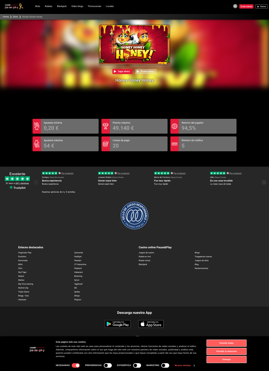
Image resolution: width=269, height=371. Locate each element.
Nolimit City (23, 288)
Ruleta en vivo (145, 257)
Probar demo (147, 71)
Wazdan (77, 260)
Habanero (78, 272)
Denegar (226, 359)
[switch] (108, 365)
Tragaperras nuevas (203, 257)
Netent (21, 276)
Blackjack (62, 6)
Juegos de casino (146, 253)
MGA (20, 264)
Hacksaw (22, 300)
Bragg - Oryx (23, 296)
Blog (197, 264)
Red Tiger (22, 272)
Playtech (78, 268)
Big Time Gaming (25, 284)
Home (6, 16)
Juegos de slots (202, 260)
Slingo (77, 296)
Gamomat (78, 253)
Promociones (94, 6)
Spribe (77, 292)
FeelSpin (78, 257)
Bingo (197, 253)
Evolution (22, 257)
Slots (37, 6)
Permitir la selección (226, 351)
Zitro (20, 268)
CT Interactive (80, 264)
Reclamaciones (201, 268)
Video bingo (77, 6)
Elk (75, 288)
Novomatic (23, 260)
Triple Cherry (23, 292)
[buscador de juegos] (235, 6)
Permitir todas (227, 343)
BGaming (78, 276)
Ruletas (48, 6)
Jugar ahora (124, 71)
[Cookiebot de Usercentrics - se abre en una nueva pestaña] (37, 365)
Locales (110, 6)
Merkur (21, 280)
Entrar (263, 6)
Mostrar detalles (183, 365)
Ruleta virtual (144, 260)
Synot (76, 280)
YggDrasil (78, 284)
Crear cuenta (246, 6)
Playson (77, 300)
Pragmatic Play (24, 253)
